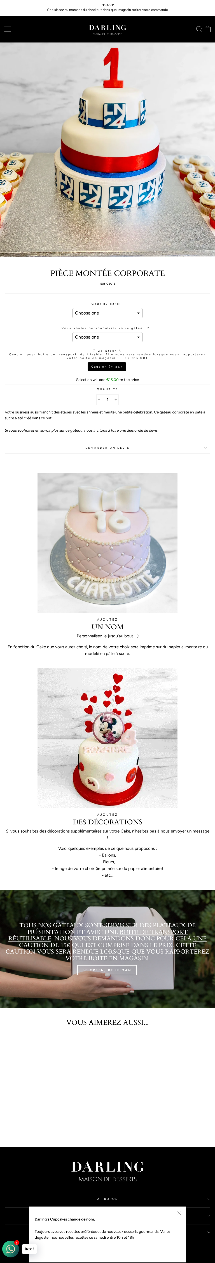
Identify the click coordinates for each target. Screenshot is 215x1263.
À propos (107, 1199)
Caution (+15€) (107, 366)
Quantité (107, 389)
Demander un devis (107, 448)
